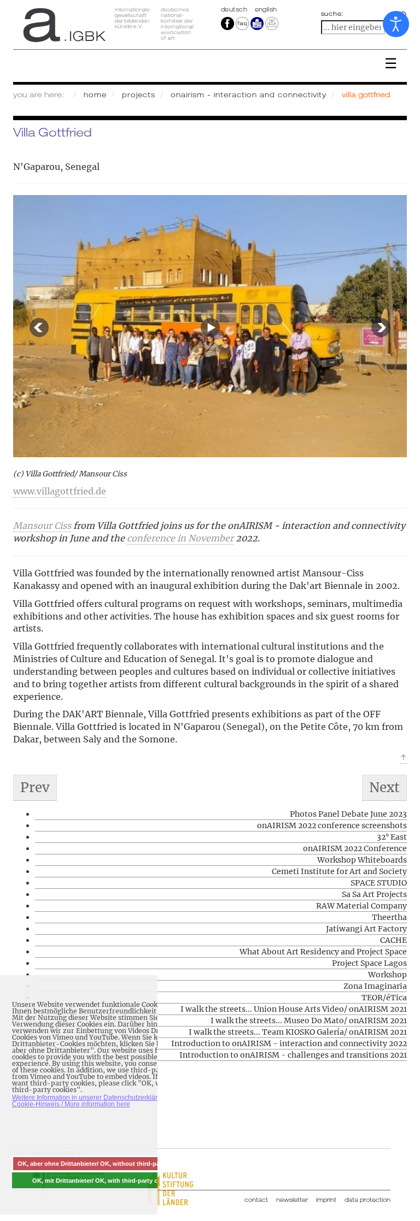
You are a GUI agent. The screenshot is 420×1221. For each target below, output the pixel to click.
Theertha (389, 917)
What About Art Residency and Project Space (323, 952)
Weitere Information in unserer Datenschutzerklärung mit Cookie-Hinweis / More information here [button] (95, 1101)
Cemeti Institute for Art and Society (339, 871)
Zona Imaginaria (375, 986)
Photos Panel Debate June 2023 (348, 814)
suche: (332, 13)
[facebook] (227, 23)
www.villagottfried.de (59, 491)
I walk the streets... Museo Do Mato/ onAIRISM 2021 (309, 1020)
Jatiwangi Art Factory (366, 929)
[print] (271, 23)
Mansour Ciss (42, 525)
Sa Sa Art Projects (374, 894)
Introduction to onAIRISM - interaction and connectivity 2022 (289, 1043)
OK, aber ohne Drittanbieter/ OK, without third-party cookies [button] (104, 1163)
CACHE (393, 940)
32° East (392, 837)
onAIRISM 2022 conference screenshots (332, 825)
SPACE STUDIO (379, 883)
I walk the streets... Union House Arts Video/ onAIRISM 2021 (293, 1009)
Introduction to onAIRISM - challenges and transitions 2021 (293, 1055)
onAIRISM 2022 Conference (355, 848)
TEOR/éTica (384, 997)
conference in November (180, 538)
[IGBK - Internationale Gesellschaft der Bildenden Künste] (107, 24)
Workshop (387, 975)
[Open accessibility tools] (396, 24)
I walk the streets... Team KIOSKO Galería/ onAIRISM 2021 (298, 1032)
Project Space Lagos (369, 963)
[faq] (241, 23)
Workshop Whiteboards (362, 860)
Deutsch (235, 9)
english (266, 9)
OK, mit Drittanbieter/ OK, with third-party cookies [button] (104, 1180)
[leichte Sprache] (257, 23)
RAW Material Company (361, 906)
